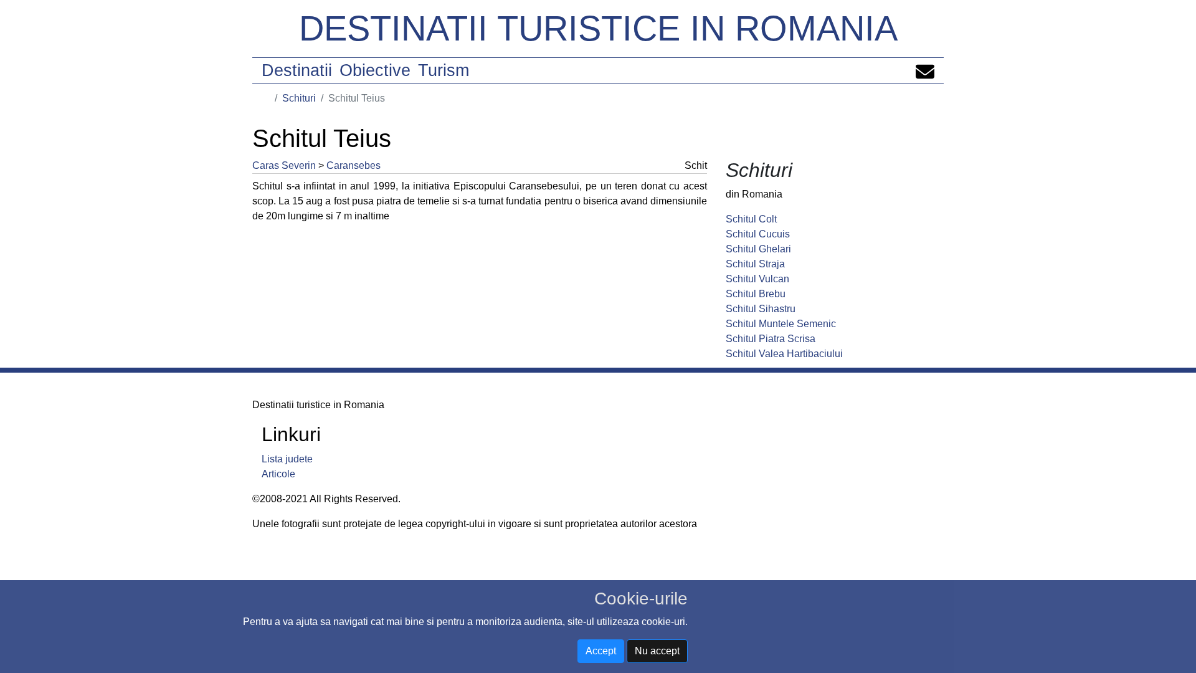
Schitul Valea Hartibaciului (784, 353)
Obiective (375, 70)
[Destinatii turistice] (266, 98)
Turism (443, 70)
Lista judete (287, 459)
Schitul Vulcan (757, 279)
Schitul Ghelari (758, 249)
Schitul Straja (755, 264)
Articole (278, 474)
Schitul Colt (751, 219)
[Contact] (925, 70)
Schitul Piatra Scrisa (770, 338)
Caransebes (353, 165)
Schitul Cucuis (758, 234)
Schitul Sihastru (760, 308)
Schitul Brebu (755, 294)
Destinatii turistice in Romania (598, 28)
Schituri (299, 98)
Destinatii (297, 70)
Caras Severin (284, 165)
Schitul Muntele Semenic (781, 323)
